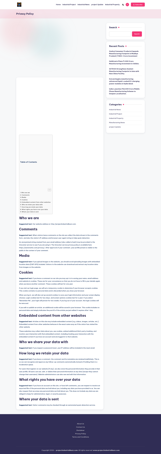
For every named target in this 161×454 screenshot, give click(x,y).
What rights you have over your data (35, 209)
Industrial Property (116, 118)
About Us (80, 424)
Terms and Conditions (80, 437)
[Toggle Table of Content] (48, 189)
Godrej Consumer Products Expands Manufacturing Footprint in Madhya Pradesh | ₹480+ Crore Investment (124, 53)
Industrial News (115, 110)
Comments (26, 195)
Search (113, 27)
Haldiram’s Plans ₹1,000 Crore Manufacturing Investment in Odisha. (124, 62)
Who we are (25, 192)
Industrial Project (115, 114)
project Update (115, 127)
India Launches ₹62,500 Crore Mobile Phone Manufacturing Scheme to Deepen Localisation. (124, 91)
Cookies (25, 200)
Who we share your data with (32, 204)
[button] (138, 5)
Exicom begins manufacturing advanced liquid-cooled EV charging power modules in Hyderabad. (124, 81)
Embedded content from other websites (36, 202)
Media (24, 197)
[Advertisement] (59, 37)
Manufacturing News (117, 123)
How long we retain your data (32, 207)
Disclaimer (80, 430)
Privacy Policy (80, 434)
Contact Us (80, 427)
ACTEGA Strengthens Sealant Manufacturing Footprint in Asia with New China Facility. (124, 71)
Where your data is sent (30, 212)
